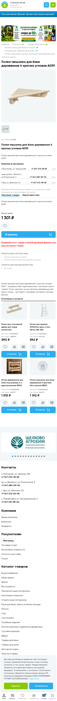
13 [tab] (44, 456)
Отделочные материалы (14, 600)
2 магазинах (10, 389)
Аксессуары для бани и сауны (20, 47)
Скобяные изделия (10, 622)
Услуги (4, 558)
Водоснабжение (9, 573)
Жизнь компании (9, 517)
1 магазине (9, 334)
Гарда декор (7, 577)
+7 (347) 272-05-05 (17, 3)
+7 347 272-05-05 (38, 183)
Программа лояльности (13, 549)
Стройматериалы (10, 631)
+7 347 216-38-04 (10, 502)
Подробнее (34, 679)
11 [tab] (39, 456)
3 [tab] (18, 456)
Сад (3, 613)
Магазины (8, 540)
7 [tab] (28, 456)
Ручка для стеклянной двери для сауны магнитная (11, 327)
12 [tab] (41, 456)
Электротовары (9, 653)
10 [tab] (36, 456)
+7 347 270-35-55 (39, 169)
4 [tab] (20, 456)
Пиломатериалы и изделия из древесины (21, 627)
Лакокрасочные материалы (15, 591)
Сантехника (7, 618)
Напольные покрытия (12, 595)
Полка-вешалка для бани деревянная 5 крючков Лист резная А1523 (42, 383)
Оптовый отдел (9, 545)
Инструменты (8, 586)
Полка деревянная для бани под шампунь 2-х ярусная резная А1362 (12, 383)
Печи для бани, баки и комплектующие (21, 604)
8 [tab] (31, 456)
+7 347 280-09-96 (38, 177)
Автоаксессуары (9, 649)
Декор (4, 582)
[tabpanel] (28, 442)
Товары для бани (36, 44)
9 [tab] (33, 456)
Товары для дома (10, 644)
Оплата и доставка (11, 554)
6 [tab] (26, 456)
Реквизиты (6, 526)
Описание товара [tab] (10, 195)
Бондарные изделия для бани (20, 50)
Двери (4, 635)
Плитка (4, 609)
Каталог (17, 44)
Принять (16, 686)
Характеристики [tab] (30, 195)
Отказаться (41, 686)
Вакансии (6, 521)
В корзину (11, 234)
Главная (5, 44)
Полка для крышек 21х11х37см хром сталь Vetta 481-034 (40, 327)
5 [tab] (23, 456)
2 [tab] (15, 456)
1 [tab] (12, 456)
